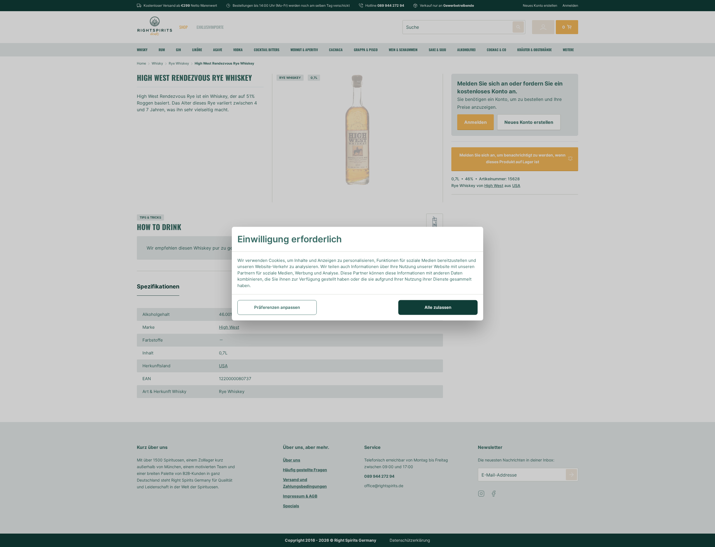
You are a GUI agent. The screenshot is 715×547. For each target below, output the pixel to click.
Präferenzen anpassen (277, 307)
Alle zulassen (438, 307)
